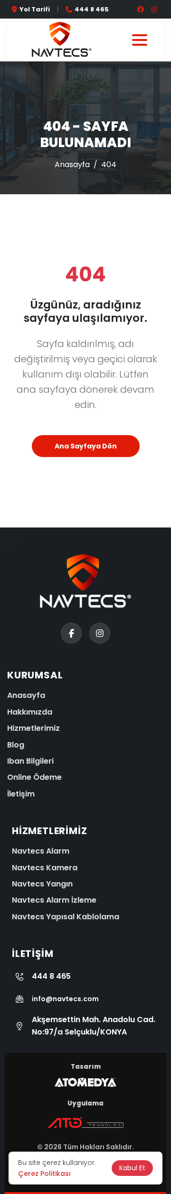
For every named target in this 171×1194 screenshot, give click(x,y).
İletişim (21, 793)
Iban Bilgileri (30, 761)
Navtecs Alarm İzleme (54, 900)
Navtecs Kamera (44, 867)
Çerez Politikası (44, 1173)
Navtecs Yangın (42, 883)
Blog (15, 744)
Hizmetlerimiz (33, 728)
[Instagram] (13, 1143)
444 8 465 (92, 9)
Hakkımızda (29, 711)
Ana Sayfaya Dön (86, 446)
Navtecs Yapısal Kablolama (65, 916)
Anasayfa (72, 164)
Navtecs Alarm (40, 851)
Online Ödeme (34, 777)
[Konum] (13, 1113)
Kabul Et (132, 1168)
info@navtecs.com (65, 999)
